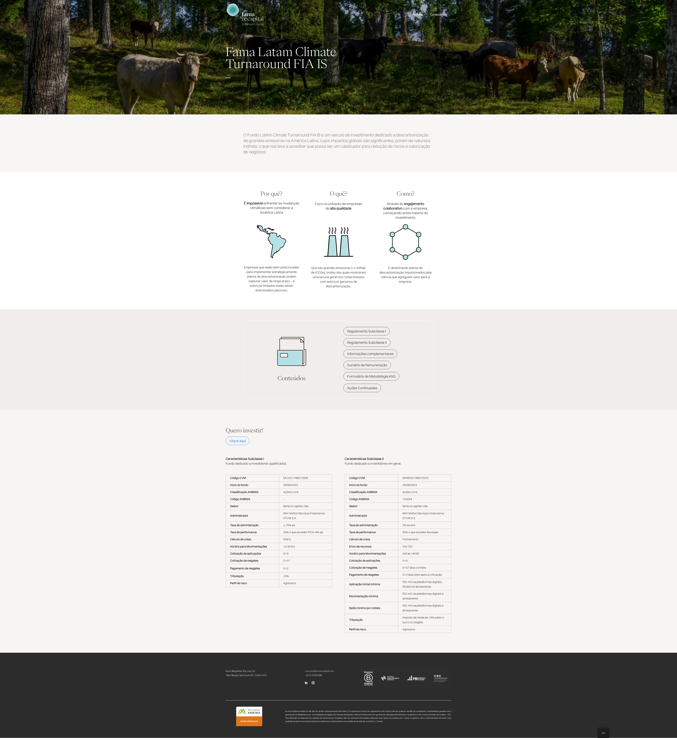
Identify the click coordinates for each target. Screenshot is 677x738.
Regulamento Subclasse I (366, 331)
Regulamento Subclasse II (367, 342)
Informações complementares (370, 353)
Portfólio (417, 14)
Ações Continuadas (362, 388)
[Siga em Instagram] (313, 683)
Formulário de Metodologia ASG (371, 376)
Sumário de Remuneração (367, 365)
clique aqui (237, 441)
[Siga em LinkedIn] (306, 683)
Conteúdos (437, 14)
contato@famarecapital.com (319, 671)
